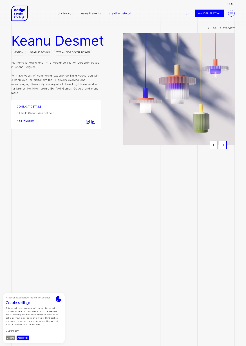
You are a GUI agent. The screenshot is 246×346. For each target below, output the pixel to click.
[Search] (187, 13)
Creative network (120, 13)
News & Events (91, 13)
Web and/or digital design (73, 52)
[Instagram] (88, 121)
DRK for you (65, 13)
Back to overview (223, 28)
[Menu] (231, 13)
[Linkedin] (93, 121)
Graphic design (40, 52)
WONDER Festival (209, 13)
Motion (18, 52)
